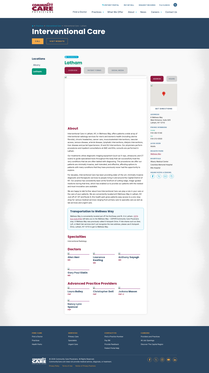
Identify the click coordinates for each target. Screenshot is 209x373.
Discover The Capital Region (152, 344)
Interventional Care (53, 26)
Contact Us (171, 12)
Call (37, 41)
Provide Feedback (111, 344)
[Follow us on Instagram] (162, 360)
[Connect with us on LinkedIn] (175, 360)
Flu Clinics (164, 5)
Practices (96, 12)
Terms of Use (67, 366)
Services (72, 333)
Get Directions (163, 109)
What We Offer (115, 12)
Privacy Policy (54, 366)
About (131, 12)
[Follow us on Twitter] (156, 360)
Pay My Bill (129, 5)
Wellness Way (155, 154)
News (143, 12)
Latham (37, 71)
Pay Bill (107, 340)
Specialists (72, 340)
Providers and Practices (150, 336)
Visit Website (57, 41)
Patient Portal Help (111, 348)
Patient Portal (112, 5)
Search (175, 5)
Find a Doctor (80, 12)
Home (34, 26)
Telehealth (72, 57)
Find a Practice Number (113, 336)
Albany (36, 65)
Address (157, 79)
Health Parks (37, 344)
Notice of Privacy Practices (85, 366)
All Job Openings (147, 340)
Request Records (147, 5)
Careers (155, 12)
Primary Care (73, 336)
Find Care (37, 333)
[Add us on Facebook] (150, 360)
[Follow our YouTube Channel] (168, 360)
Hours (172, 79)
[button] (163, 94)
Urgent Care (73, 344)
